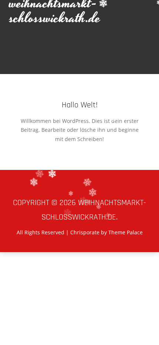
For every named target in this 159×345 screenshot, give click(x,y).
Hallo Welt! (80, 105)
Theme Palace (125, 232)
